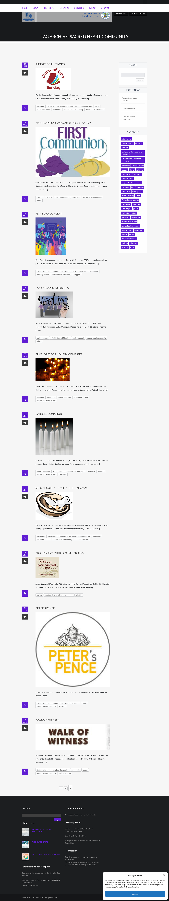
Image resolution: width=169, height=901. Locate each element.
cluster (132, 170)
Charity (134, 165)
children (40, 197)
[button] (164, 875)
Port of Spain (126, 208)
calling (39, 595)
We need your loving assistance (41, 830)
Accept (135, 894)
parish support (78, 338)
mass (97, 106)
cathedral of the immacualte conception (132, 153)
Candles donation (49, 413)
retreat (134, 213)
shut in (79, 595)
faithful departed (64, 397)
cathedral (125, 147)
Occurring (79, 8)
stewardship (138, 230)
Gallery (92, 8)
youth (39, 200)
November (78, 397)
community (94, 271)
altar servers (126, 139)
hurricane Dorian (43, 539)
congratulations (127, 178)
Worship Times (121, 13)
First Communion (62, 197)
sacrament (76, 197)
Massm (101, 471)
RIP (86, 397)
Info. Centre (49, 8)
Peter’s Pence (45, 608)
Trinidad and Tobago (129, 239)
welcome (125, 247)
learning (135, 191)
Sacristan (62, 474)
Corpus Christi (127, 183)
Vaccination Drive (128, 108)
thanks (131, 234)
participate (136, 204)
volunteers (133, 243)
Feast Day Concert (49, 213)
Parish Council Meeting (52, 287)
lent (141, 191)
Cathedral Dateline (138, 13)
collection (75, 703)
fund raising (126, 191)
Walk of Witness (47, 719)
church (141, 165)
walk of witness (65, 773)
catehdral (138, 143)
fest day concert (43, 274)
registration (126, 213)
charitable (97, 536)
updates (125, 243)
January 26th (87, 106)
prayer (135, 208)
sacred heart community (73, 109)
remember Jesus (43, 109)
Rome (84, 703)
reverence (57, 109)
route (85, 770)
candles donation (43, 471)
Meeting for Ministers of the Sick (60, 552)
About (35, 8)
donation (40, 397)
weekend (62, 706)
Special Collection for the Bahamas (61, 487)
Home (24, 8)
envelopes (51, 397)
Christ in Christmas (79, 271)
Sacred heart (136, 217)
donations (137, 183)
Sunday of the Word (50, 64)
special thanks (127, 230)
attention (40, 106)
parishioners (126, 204)
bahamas (52, 536)
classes (49, 197)
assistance (41, 536)
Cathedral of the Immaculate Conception (62, 106)
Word (88, 109)
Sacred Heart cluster (129, 221)
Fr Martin (91, 471)
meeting (48, 595)
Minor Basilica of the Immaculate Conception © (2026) (40, 898)
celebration (126, 165)
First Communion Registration (46, 854)
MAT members (42, 338)
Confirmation (136, 174)
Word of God (99, 109)
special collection (81, 539)
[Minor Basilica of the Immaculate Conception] (67, 14)
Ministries (64, 8)
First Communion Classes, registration (64, 122)
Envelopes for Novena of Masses (59, 354)
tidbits (39, 341)
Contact (105, 8)
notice (138, 195)
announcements (127, 143)
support (77, 274)
